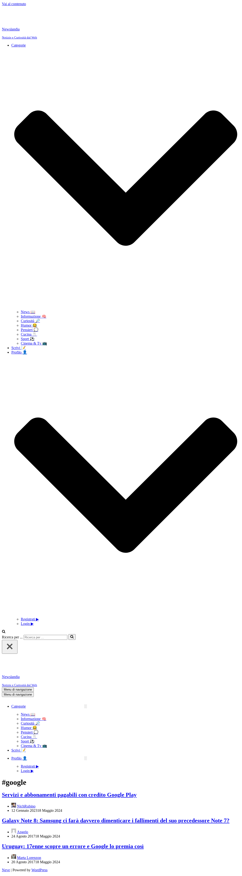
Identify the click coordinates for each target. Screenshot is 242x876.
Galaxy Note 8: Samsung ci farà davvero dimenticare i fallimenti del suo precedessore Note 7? (115, 820)
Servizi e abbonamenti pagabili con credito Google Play (69, 795)
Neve (6, 870)
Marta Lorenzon (29, 858)
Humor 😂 (29, 325)
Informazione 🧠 (33, 316)
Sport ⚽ (28, 339)
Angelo (22, 832)
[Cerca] (3, 632)
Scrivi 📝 (18, 348)
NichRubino (26, 806)
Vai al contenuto (14, 4)
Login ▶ (27, 624)
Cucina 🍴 (29, 334)
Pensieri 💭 (29, 330)
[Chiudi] (9, 647)
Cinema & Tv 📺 (34, 343)
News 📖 (28, 312)
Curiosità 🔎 (30, 321)
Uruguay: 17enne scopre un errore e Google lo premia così (73, 846)
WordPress (39, 870)
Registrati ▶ (30, 619)
